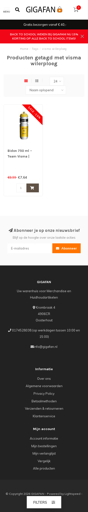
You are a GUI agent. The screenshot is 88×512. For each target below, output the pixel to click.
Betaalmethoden (44, 401)
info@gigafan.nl (45, 347)
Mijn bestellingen (44, 446)
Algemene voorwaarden (44, 386)
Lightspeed (72, 494)
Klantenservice (44, 416)
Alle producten (44, 468)
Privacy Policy (44, 393)
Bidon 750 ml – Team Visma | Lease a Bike (20, 156)
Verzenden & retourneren (44, 408)
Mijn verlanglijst (44, 453)
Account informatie (44, 438)
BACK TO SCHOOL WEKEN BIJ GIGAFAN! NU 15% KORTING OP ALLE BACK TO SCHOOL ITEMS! (44, 36)
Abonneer (68, 248)
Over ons (44, 379)
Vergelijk (44, 461)
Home (24, 49)
